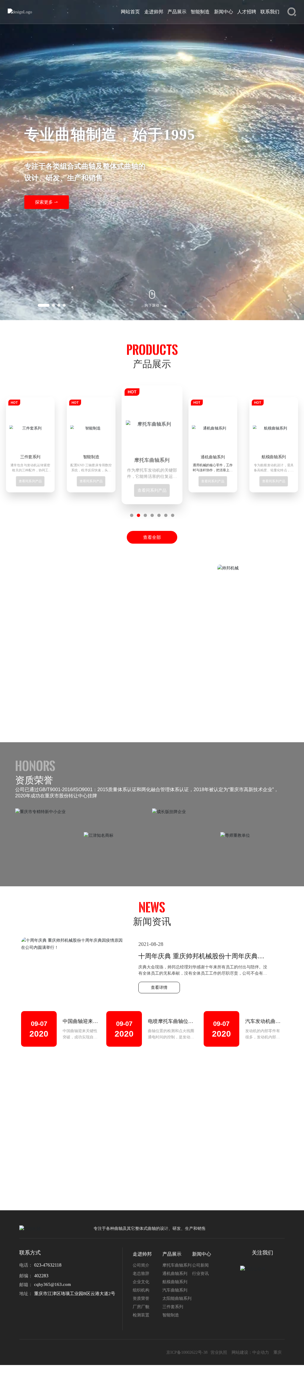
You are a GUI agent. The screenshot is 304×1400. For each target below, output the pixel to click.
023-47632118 (47, 1264)
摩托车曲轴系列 (91, 457)
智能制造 (30, 457)
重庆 (277, 1352)
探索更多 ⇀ (46, 202)
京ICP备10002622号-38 (187, 1352)
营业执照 (218, 1352)
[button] (44, 305)
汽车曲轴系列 (274, 457)
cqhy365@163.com (52, 1284)
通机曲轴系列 (152, 460)
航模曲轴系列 (213, 457)
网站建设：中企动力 (250, 1352)
